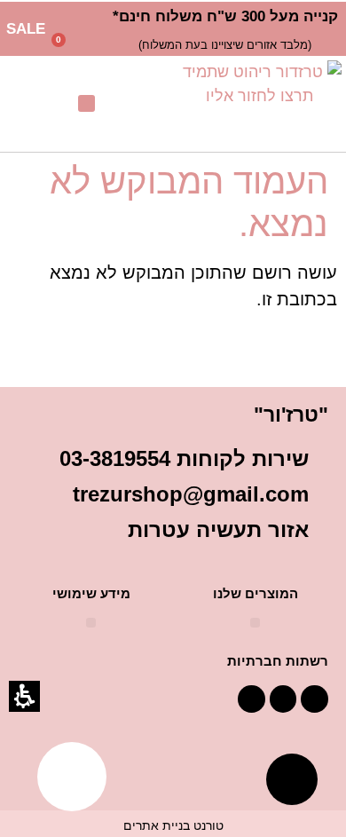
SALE (25, 28)
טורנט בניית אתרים (173, 825)
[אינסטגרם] (251, 699)
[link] (259, 103)
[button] (78, 45)
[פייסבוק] (314, 699)
